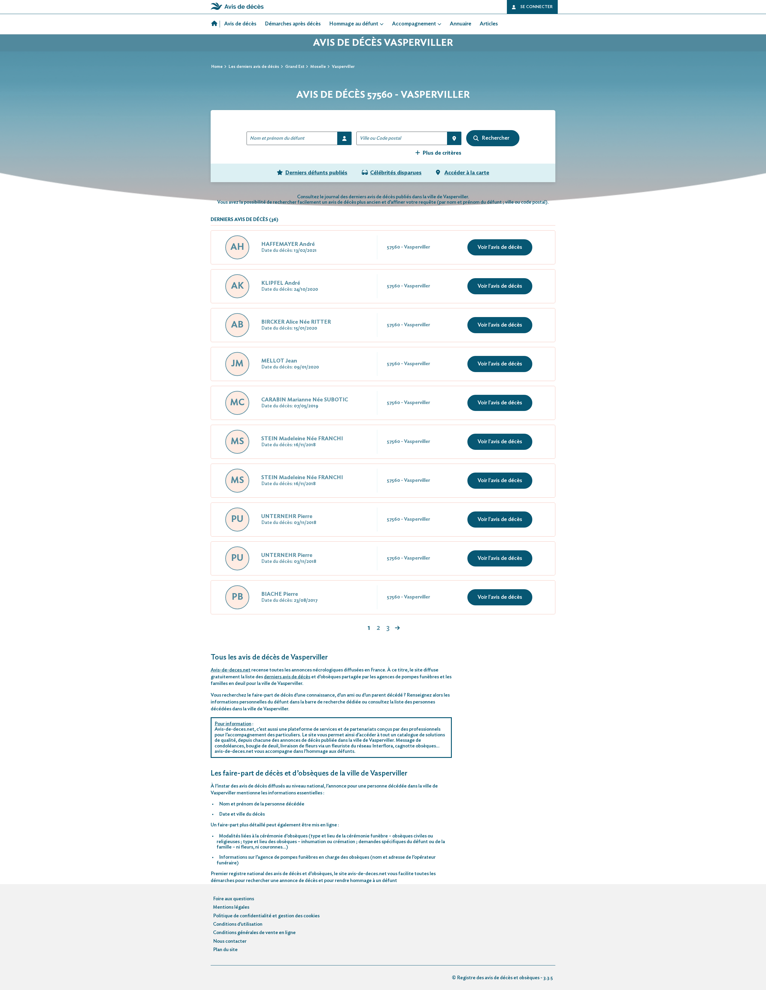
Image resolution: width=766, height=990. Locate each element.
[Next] (397, 628)
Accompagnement (414, 24)
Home (217, 67)
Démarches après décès (293, 24)
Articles (489, 24)
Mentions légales (231, 907)
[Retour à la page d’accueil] (237, 9)
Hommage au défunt (353, 24)
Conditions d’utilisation (237, 924)
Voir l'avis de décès (500, 247)
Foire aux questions (233, 898)
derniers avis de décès (287, 676)
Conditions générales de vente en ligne (254, 932)
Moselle (318, 67)
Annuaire (460, 24)
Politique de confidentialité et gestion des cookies (266, 915)
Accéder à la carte (466, 173)
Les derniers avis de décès (254, 67)
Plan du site (225, 949)
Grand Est (294, 67)
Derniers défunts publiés (316, 173)
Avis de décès (240, 24)
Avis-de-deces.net (230, 670)
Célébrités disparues (396, 173)
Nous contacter (230, 941)
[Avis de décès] (215, 24)
